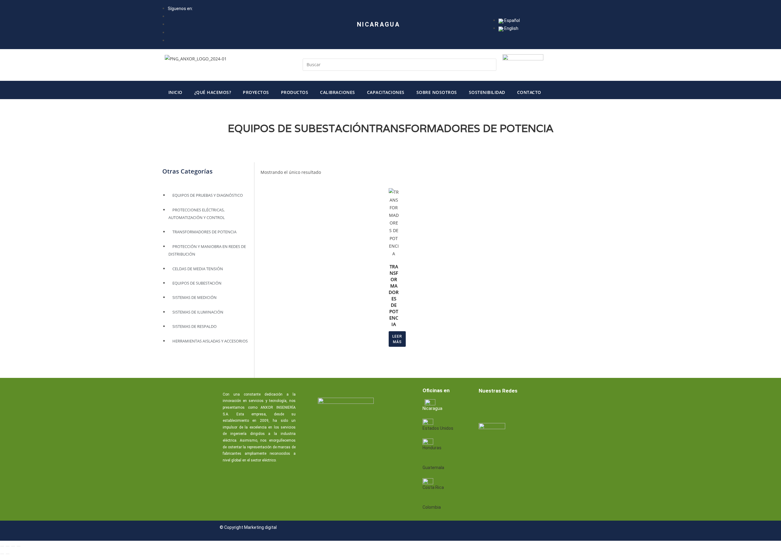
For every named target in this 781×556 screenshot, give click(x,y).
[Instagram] (544, 407)
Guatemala (433, 467)
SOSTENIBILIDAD (487, 92)
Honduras (432, 447)
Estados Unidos (438, 428)
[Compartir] (13, 546)
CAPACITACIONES (386, 92)
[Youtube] (524, 407)
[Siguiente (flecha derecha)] (7, 553)
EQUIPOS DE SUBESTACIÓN (298, 128)
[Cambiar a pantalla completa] (7, 546)
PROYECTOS (256, 92)
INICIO (175, 92)
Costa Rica (433, 487)
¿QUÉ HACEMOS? (212, 92)
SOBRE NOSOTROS (436, 92)
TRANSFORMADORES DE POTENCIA (461, 128)
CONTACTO (529, 92)
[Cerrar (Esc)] (18, 546)
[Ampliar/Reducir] (2, 546)
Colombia (432, 507)
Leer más (397, 339)
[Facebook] (485, 407)
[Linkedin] (505, 407)
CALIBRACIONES (337, 92)
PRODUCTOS (294, 92)
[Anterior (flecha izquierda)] (2, 553)
